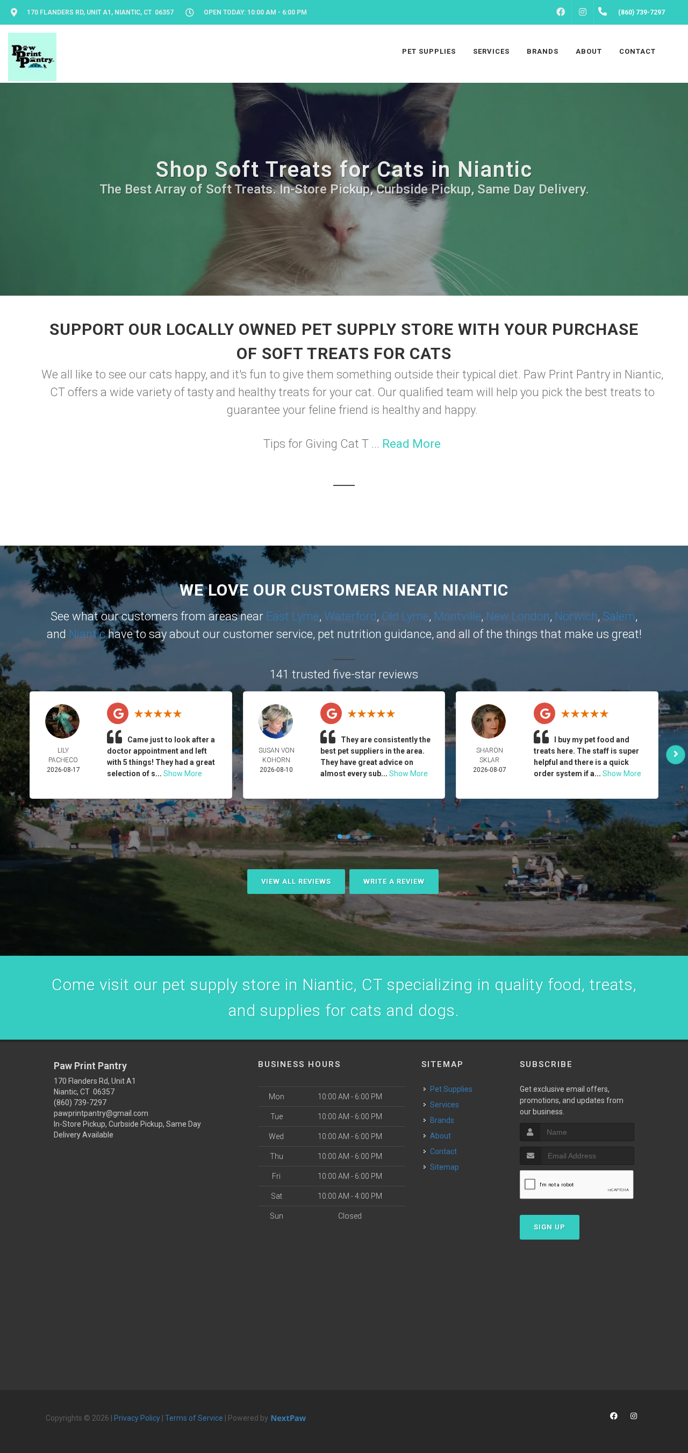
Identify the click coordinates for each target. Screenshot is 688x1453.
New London (518, 616)
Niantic (87, 634)
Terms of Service (194, 1418)
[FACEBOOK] (560, 12)
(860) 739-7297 (80, 1102)
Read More (411, 443)
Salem (619, 616)
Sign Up (549, 1227)
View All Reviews (296, 881)
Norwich (576, 616)
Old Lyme (405, 616)
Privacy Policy (137, 1418)
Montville (457, 616)
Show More (182, 773)
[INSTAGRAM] (582, 12)
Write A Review (394, 881)
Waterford (350, 616)
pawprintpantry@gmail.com (101, 1113)
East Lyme (292, 616)
